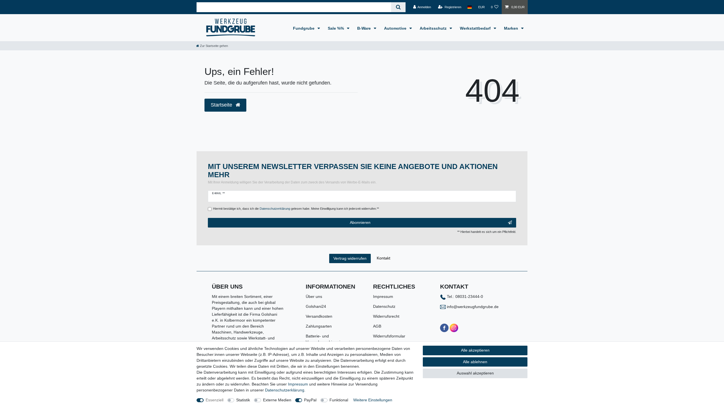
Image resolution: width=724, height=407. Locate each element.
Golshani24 (316, 306)
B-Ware (364, 28)
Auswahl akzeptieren (475, 373)
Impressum (383, 296)
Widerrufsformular (389, 336)
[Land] (469, 7)
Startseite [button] (222, 105)
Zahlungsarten (319, 326)
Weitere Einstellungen (372, 400)
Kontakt (383, 258)
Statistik (243, 400)
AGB (377, 326)
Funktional (338, 400)
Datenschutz (384, 306)
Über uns (314, 296)
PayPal (310, 400)
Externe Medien (277, 400)
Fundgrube (304, 28)
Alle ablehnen (475, 362)
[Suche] (398, 7)
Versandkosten (319, 316)
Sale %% (336, 28)
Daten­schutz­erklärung (284, 390)
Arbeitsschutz (434, 28)
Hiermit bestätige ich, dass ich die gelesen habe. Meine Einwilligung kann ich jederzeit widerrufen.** (296, 208)
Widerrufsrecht (386, 316)
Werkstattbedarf (476, 28)
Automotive (396, 28)
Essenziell (214, 400)
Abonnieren (360, 222)
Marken (511, 28)
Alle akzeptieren (475, 350)
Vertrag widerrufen (350, 258)
